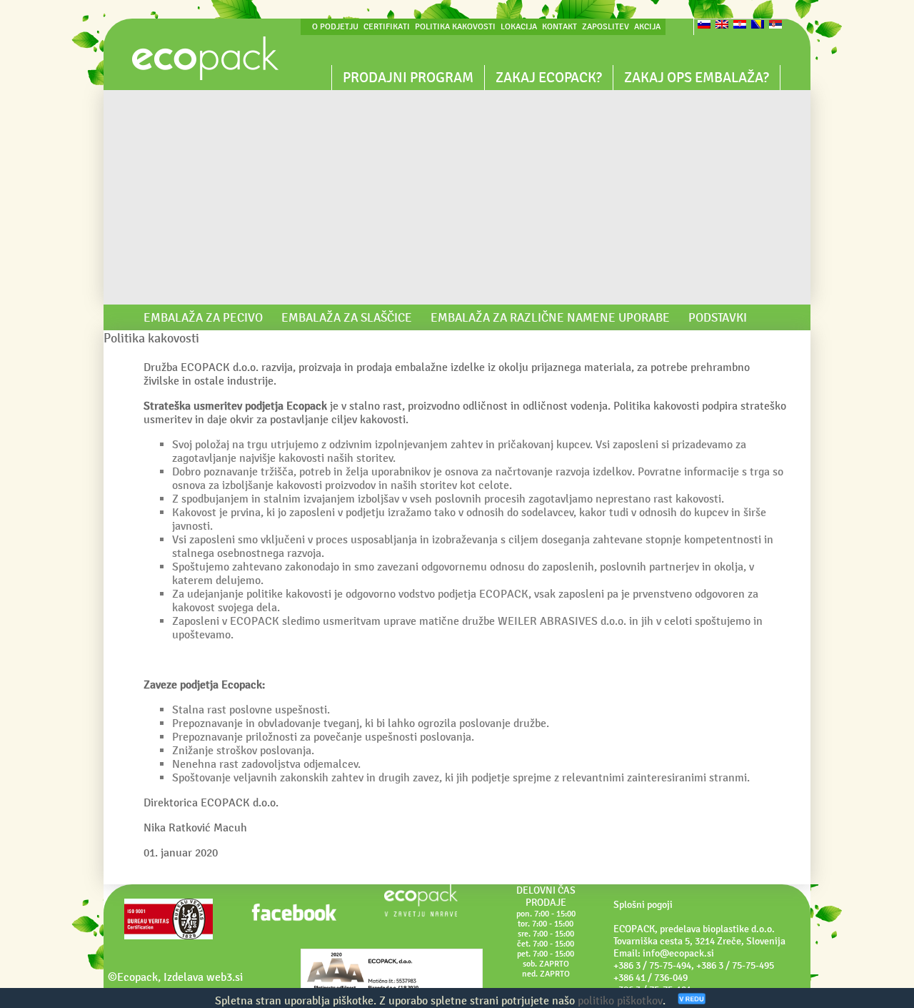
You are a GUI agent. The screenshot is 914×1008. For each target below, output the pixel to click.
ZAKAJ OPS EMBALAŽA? (696, 77)
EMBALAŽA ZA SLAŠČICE (346, 317)
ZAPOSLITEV (605, 26)
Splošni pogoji (643, 905)
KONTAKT (559, 26)
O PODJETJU (335, 26)
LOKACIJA (519, 26)
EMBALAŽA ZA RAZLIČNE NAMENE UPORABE (550, 317)
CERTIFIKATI (386, 26)
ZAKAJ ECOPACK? (549, 77)
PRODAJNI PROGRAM (408, 77)
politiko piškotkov (620, 1000)
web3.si (224, 977)
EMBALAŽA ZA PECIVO (203, 317)
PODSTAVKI (717, 317)
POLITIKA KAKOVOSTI (455, 26)
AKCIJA (647, 26)
